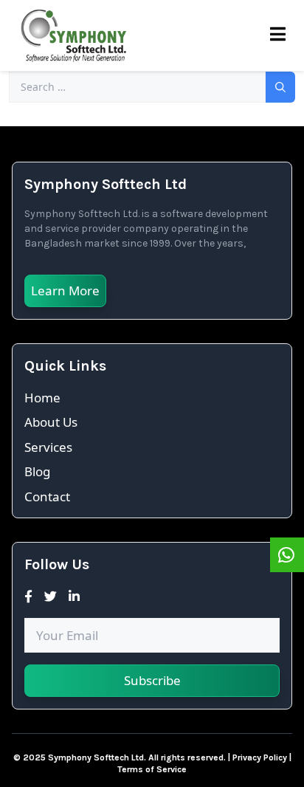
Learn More (65, 290)
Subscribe (152, 680)
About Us (50, 421)
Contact (47, 496)
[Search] (280, 87)
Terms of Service (152, 769)
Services (48, 447)
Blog (37, 471)
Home (42, 397)
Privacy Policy (259, 757)
